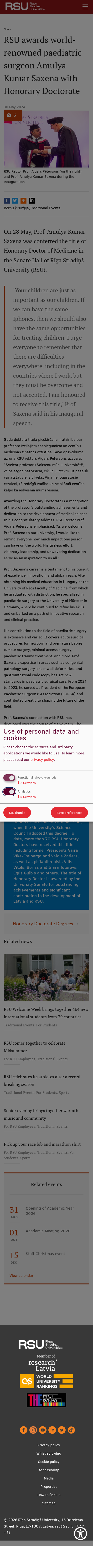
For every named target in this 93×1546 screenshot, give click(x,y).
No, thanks (17, 812)
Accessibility (49, 1469)
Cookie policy (49, 1461)
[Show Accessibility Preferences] (80, 1533)
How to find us (48, 1494)
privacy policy (42, 759)
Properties (49, 1486)
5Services (27, 796)
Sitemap (49, 1503)
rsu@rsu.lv (64, 1526)
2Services (27, 782)
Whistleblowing (48, 1453)
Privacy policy (48, 1445)
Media (49, 1478)
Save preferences (69, 812)
